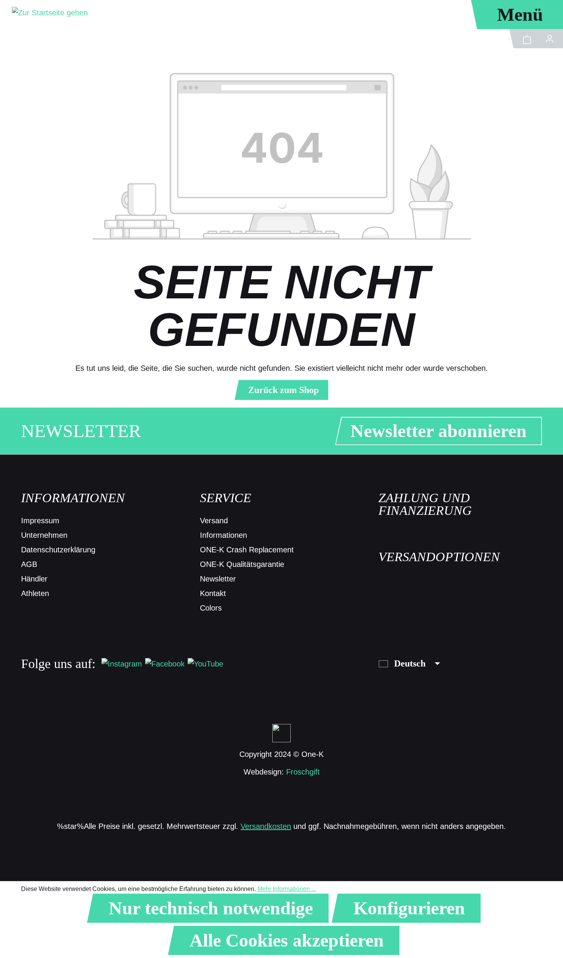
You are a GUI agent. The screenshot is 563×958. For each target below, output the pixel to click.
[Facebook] (165, 663)
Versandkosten (266, 826)
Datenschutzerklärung (58, 549)
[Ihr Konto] (549, 38)
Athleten (35, 593)
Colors (211, 608)
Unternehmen (44, 535)
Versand (214, 520)
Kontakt (213, 593)
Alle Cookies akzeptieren (287, 940)
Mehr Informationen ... (286, 889)
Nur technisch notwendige (211, 908)
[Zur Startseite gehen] (50, 12)
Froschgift (303, 772)
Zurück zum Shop (283, 390)
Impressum (40, 520)
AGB (29, 564)
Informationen (223, 535)
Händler (34, 579)
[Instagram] (121, 663)
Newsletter (218, 579)
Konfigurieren (409, 908)
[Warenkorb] (524, 38)
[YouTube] (205, 663)
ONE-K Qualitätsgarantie (242, 564)
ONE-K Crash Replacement (247, 549)
